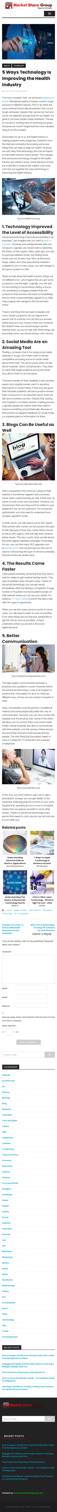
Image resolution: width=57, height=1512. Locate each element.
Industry (6, 1223)
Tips (4, 1325)
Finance (6, 1177)
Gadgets (6, 1188)
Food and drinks (10, 1183)
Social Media (8, 1302)
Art (3, 1086)
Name (5, 988)
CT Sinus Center (20, 599)
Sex (4, 1297)
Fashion (6, 1171)
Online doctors (35, 910)
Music (5, 1274)
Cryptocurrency (10, 1154)
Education (7, 1166)
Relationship (8, 1285)
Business (6, 1109)
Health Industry (20, 910)
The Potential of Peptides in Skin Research (23, 1372)
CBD (4, 1132)
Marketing (7, 1257)
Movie (5, 1268)
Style (4, 1314)
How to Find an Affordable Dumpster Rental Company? (12, 928)
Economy (6, 1160)
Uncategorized (9, 1336)
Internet (6, 1234)
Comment (7, 952)
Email (5, 997)
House (5, 1217)
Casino (5, 1126)
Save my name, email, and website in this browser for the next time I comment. (28, 1019)
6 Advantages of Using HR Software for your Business (43, 927)
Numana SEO (12, 548)
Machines (7, 1251)
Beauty (5, 1092)
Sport (5, 1308)
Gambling (7, 1194)
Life (4, 1245)
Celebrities (7, 1137)
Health (7, 66)
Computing (8, 1149)
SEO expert (47, 910)
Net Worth (7, 1280)
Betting (6, 1097)
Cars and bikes (9, 1120)
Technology (19, 66)
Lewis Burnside (21, 91)
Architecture (8, 1080)
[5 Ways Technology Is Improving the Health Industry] (28, 41)
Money (5, 1262)
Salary (5, 1291)
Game (5, 1200)
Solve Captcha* (9, 1026)
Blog (4, 1103)
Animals (6, 1075)
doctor (9, 910)
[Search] (50, 1055)
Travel (5, 1331)
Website (6, 1006)
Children (6, 1143)
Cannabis (7, 1114)
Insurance (7, 1228)
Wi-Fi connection (21, 913)
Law (4, 1240)
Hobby (5, 1211)
